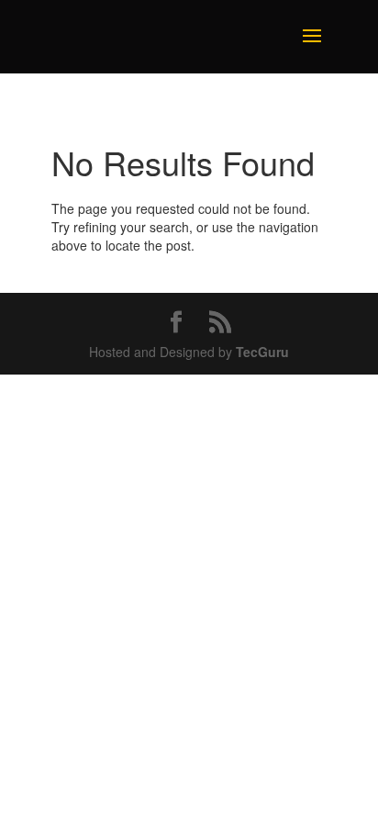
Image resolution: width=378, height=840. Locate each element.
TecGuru (262, 351)
